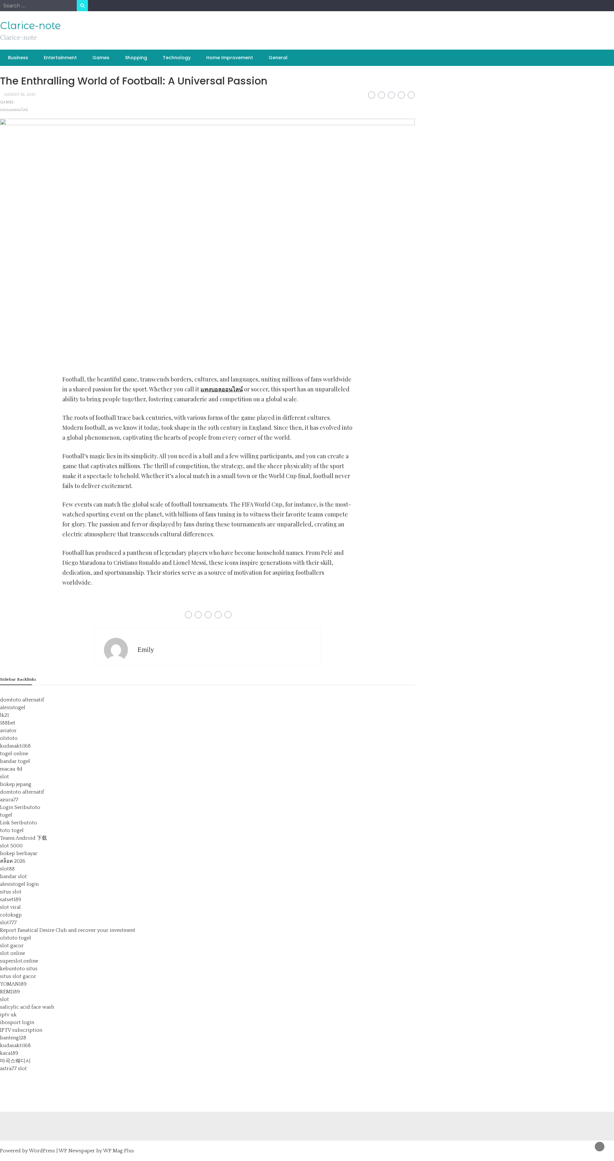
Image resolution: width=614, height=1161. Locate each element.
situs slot (10, 892)
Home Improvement (229, 57)
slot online (12, 953)
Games (100, 57)
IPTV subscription (21, 1030)
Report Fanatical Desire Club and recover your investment (67, 930)
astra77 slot (13, 1068)
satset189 (10, 899)
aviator (8, 730)
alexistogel (12, 707)
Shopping (136, 57)
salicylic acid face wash (27, 1007)
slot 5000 (11, 846)
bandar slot (13, 876)
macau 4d (11, 769)
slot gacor (12, 946)
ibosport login (17, 1022)
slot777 (8, 922)
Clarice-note (30, 26)
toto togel (12, 830)
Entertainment (60, 57)
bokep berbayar (18, 853)
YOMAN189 (13, 984)
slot (4, 777)
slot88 (7, 869)
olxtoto (9, 738)
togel (6, 815)
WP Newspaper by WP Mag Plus (96, 1151)
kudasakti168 (15, 746)
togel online (14, 754)
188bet (7, 723)
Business (18, 57)
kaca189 (9, 1053)
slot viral (10, 907)
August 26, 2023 (19, 94)
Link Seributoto (18, 823)
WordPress (42, 1151)
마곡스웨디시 (15, 1061)
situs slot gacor (18, 976)
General (278, 57)
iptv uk (8, 1015)
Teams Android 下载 (23, 838)
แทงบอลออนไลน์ (14, 110)
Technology (177, 57)
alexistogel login (19, 884)
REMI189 (10, 992)
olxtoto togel (15, 938)
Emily (146, 649)
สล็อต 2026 (12, 861)
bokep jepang (15, 784)
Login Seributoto (20, 807)
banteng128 (13, 1038)
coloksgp (11, 915)
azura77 (9, 800)
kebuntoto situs (18, 969)
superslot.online (19, 961)
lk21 (4, 715)
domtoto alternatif (22, 700)
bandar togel (15, 761)
